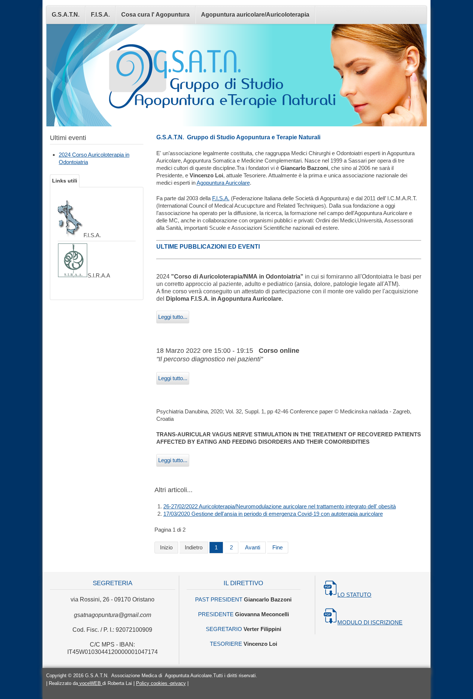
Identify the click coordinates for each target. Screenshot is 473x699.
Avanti (252, 547)
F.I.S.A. (100, 14)
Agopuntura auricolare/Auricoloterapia (255, 14)
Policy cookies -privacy (161, 683)
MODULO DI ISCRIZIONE (369, 622)
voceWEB (90, 683)
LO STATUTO (354, 594)
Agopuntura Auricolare (223, 183)
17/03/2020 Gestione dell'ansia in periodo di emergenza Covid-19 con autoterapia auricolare (273, 514)
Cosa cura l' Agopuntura (155, 14)
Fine (277, 547)
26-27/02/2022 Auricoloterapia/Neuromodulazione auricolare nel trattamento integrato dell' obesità (279, 506)
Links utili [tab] (64, 181)
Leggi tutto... (172, 317)
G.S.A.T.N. (65, 14)
